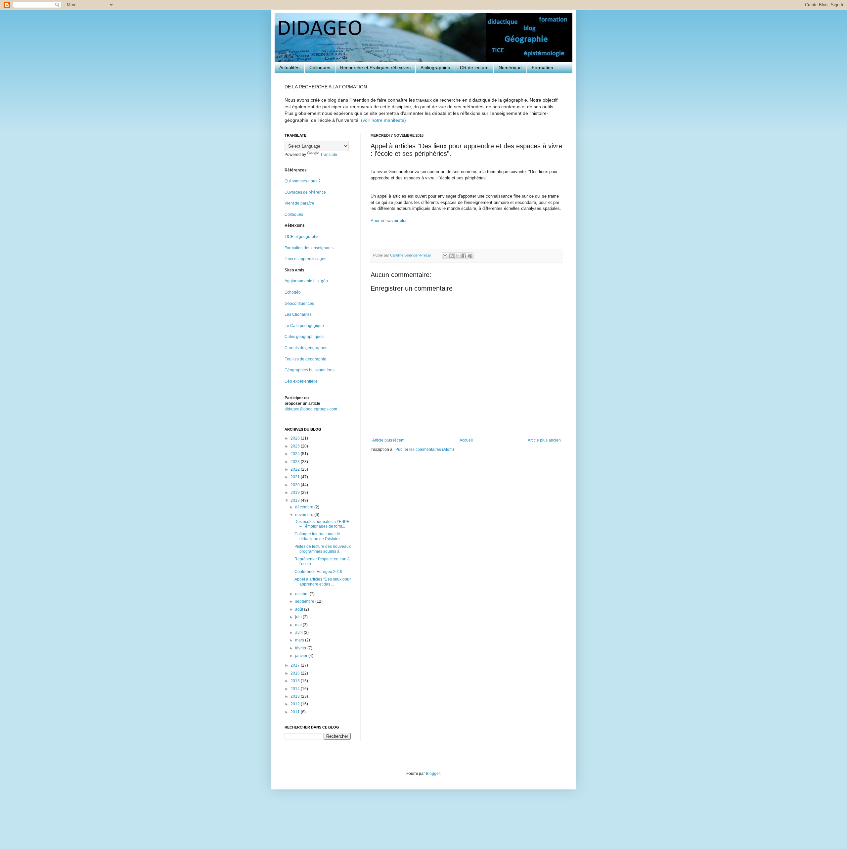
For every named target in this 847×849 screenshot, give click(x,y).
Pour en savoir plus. (390, 220)
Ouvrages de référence (305, 192)
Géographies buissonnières (309, 370)
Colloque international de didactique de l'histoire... (318, 536)
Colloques (319, 67)
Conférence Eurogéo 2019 (318, 571)
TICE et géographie (302, 236)
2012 (295, 704)
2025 (295, 446)
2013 (295, 696)
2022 (295, 469)
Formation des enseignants (309, 248)
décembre (304, 507)
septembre (305, 601)
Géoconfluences (299, 303)
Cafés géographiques (304, 336)
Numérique (510, 67)
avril (299, 632)
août (299, 609)
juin (299, 617)
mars (300, 640)
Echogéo (293, 292)
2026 (295, 438)
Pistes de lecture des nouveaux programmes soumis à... (322, 548)
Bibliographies (435, 67)
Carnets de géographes (306, 348)
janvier (301, 655)
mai (299, 625)
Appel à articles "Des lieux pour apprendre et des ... (322, 581)
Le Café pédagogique (304, 325)
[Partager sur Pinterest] (470, 256)
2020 (295, 485)
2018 (295, 500)
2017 (295, 665)
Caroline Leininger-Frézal (410, 255)
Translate (328, 154)
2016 (295, 673)
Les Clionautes (298, 314)
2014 (295, 688)
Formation (542, 67)
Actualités (289, 67)
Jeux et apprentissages (305, 259)
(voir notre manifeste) (383, 120)
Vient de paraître (299, 203)
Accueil (466, 440)
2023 (295, 461)
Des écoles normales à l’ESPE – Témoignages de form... (321, 524)
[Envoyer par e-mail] (445, 256)
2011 (295, 712)
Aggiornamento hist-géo (306, 281)
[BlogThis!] (451, 256)
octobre (302, 593)
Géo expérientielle (301, 381)
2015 (295, 681)
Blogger (433, 773)
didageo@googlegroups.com (311, 409)
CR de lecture (474, 67)
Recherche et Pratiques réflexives (375, 67)
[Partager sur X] (457, 256)
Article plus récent (388, 440)
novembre (304, 514)
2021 (295, 477)
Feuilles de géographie (305, 359)
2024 (295, 453)
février (301, 648)
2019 (295, 492)
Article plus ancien (544, 440)
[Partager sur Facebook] (464, 256)
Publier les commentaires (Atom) (424, 449)
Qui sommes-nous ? (303, 181)
